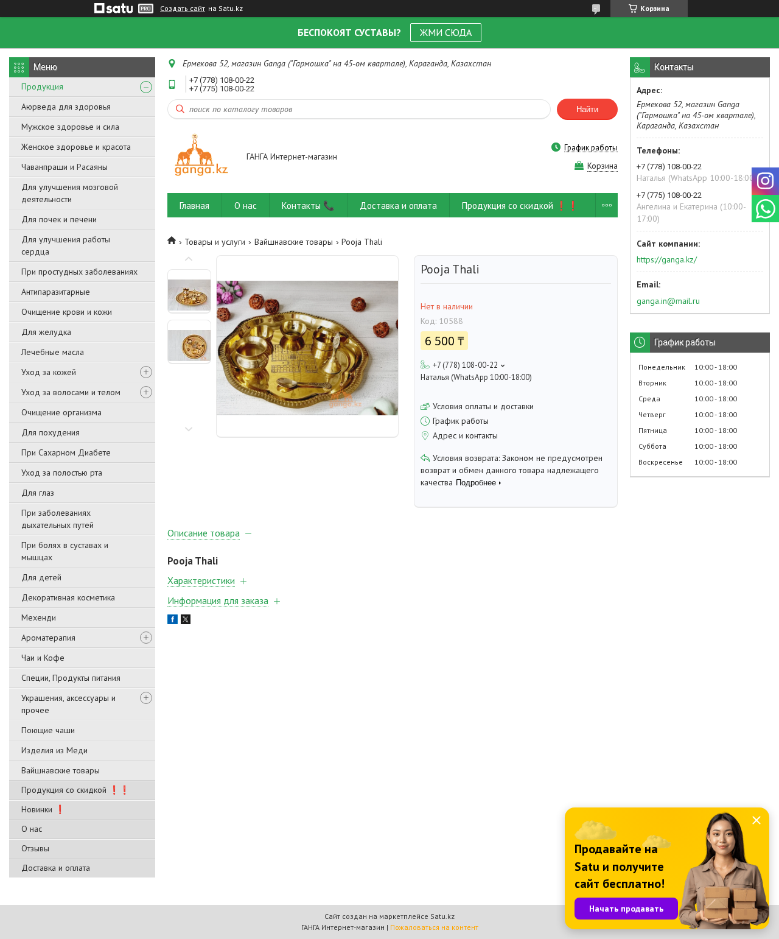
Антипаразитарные (55, 291)
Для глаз (37, 492)
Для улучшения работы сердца (65, 245)
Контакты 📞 (308, 205)
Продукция (42, 86)
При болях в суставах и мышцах (64, 551)
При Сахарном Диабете (66, 452)
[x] (185, 621)
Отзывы (35, 848)
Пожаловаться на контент (434, 927)
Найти (587, 109)
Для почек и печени (59, 219)
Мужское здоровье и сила (70, 126)
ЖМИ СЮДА (446, 32)
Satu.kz (442, 916)
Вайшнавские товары (60, 770)
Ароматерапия (48, 637)
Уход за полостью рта (61, 472)
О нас (31, 828)
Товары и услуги (214, 241)
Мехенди (38, 617)
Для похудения (50, 432)
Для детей (41, 577)
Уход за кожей (48, 372)
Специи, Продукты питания (71, 677)
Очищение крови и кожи (66, 311)
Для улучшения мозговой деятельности (69, 193)
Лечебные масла (52, 351)
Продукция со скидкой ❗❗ (75, 789)
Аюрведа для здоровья (66, 106)
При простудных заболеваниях (79, 271)
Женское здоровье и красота (76, 146)
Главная (194, 205)
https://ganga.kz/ (667, 259)
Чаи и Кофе (43, 657)
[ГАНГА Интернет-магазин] (201, 157)
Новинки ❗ (43, 809)
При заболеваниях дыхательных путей (57, 518)
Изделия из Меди (54, 750)
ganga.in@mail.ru (668, 300)
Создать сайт (182, 8)
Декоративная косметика (68, 597)
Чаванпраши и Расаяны (64, 166)
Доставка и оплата (55, 867)
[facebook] (172, 621)
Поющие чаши (48, 730)
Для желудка (46, 331)
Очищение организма (61, 412)
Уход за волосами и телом (71, 392)
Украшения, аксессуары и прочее (68, 704)
